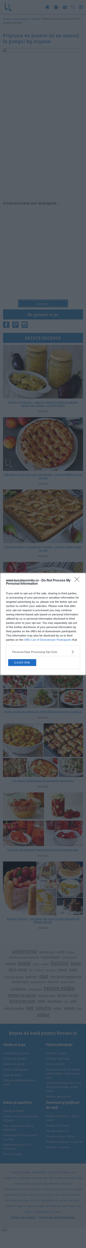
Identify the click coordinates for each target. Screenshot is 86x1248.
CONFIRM (22, 662)
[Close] (78, 580)
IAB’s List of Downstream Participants (47, 639)
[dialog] (43, 624)
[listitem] (43, 652)
